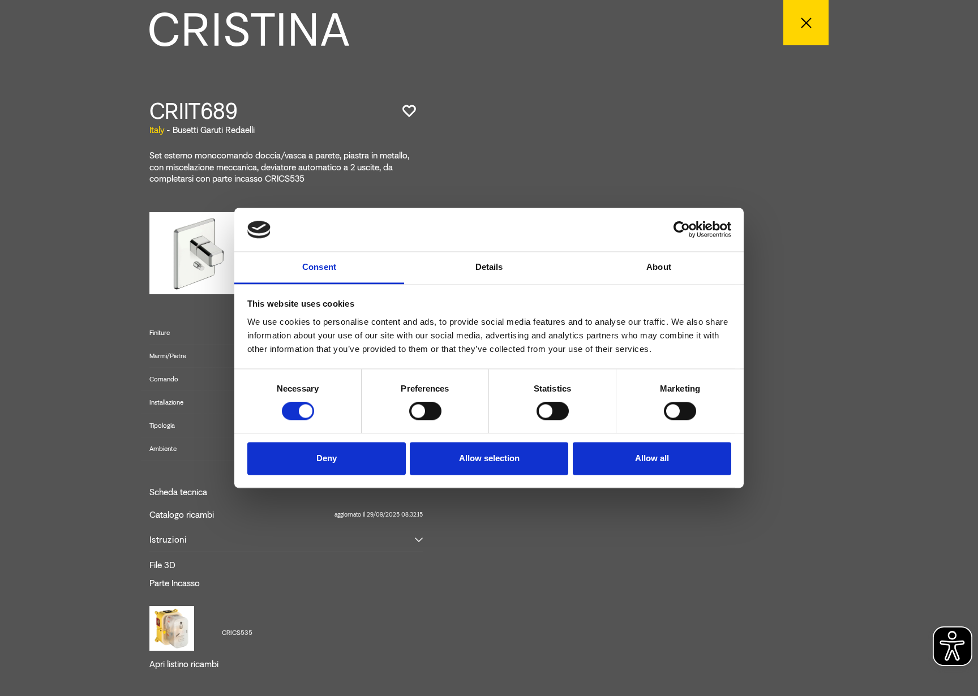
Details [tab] (489, 267)
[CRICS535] (171, 627)
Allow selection (489, 458)
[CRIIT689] (195, 252)
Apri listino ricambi (183, 664)
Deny (326, 458)
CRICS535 (237, 633)
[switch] (425, 411)
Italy (156, 129)
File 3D (162, 565)
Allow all (652, 458)
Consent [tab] (319, 267)
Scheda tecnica (178, 492)
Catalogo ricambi (286, 514)
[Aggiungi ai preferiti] (409, 110)
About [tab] (658, 267)
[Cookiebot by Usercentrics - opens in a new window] (681, 229)
